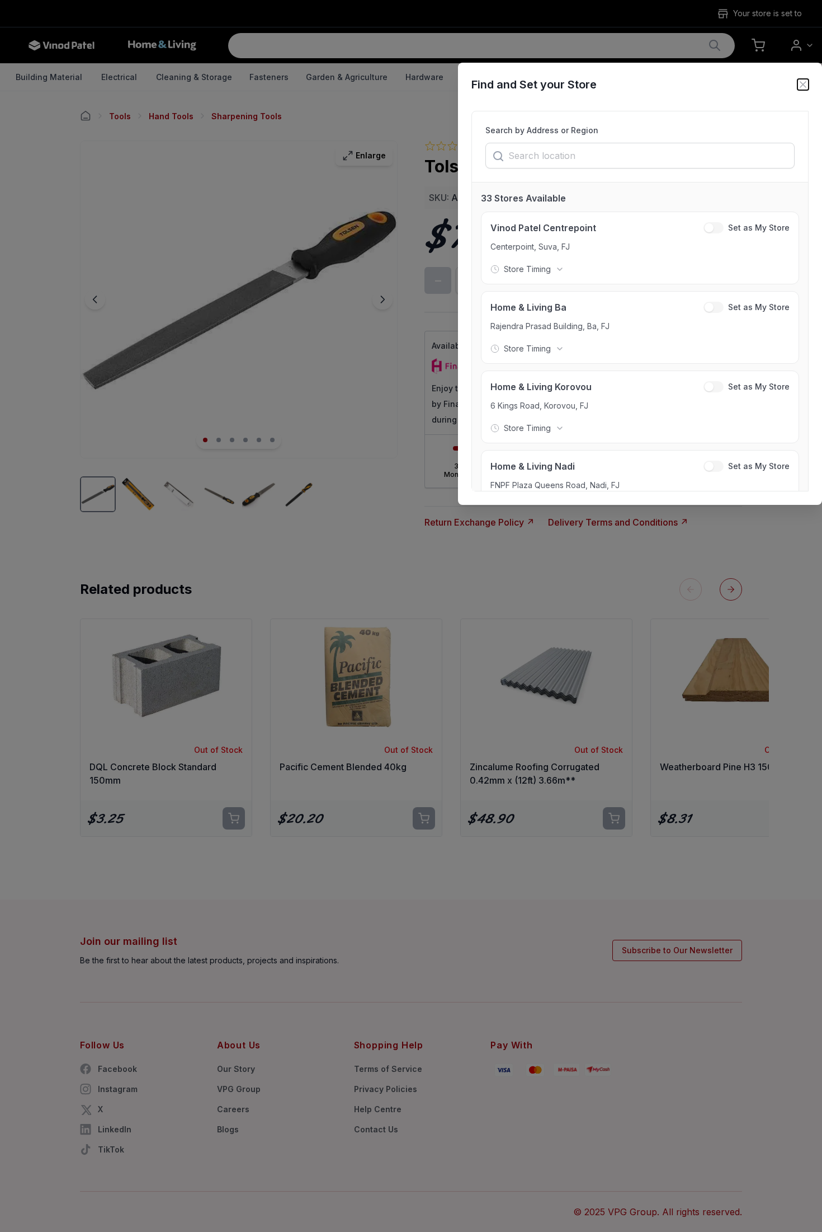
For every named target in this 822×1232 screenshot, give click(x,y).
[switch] (713, 227)
